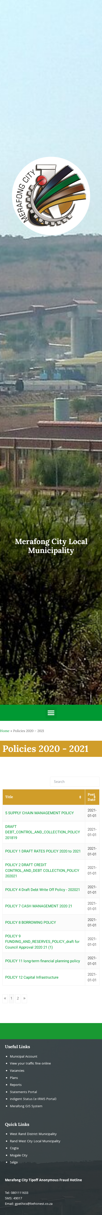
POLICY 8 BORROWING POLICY (30, 922)
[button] (51, 712)
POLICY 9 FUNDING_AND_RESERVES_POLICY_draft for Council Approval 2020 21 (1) (42, 941)
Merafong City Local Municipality (51, 545)
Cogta (14, 1148)
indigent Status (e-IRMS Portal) (33, 1099)
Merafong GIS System (26, 1106)
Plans (14, 1078)
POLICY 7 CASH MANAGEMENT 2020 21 (38, 906)
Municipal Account (23, 1057)
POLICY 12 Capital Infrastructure (31, 977)
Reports (16, 1085)
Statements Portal (23, 1092)
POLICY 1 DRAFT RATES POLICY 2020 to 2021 (43, 851)
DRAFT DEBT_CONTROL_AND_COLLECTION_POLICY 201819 (42, 832)
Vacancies (17, 1071)
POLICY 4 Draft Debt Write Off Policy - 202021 (42, 889)
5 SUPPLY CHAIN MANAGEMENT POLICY (39, 813)
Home (4, 731)
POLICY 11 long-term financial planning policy (42, 961)
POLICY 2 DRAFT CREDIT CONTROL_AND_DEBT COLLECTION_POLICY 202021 (42, 870)
